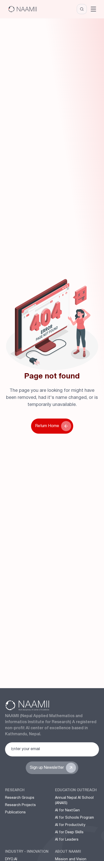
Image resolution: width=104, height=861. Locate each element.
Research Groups (19, 798)
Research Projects (20, 805)
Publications (15, 812)
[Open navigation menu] (93, 9)
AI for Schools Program (74, 817)
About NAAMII (68, 851)
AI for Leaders (67, 839)
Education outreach (76, 790)
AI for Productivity (70, 825)
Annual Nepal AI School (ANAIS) (74, 800)
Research (14, 790)
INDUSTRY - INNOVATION (26, 851)
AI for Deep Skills (69, 832)
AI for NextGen (67, 810)
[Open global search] (82, 9)
